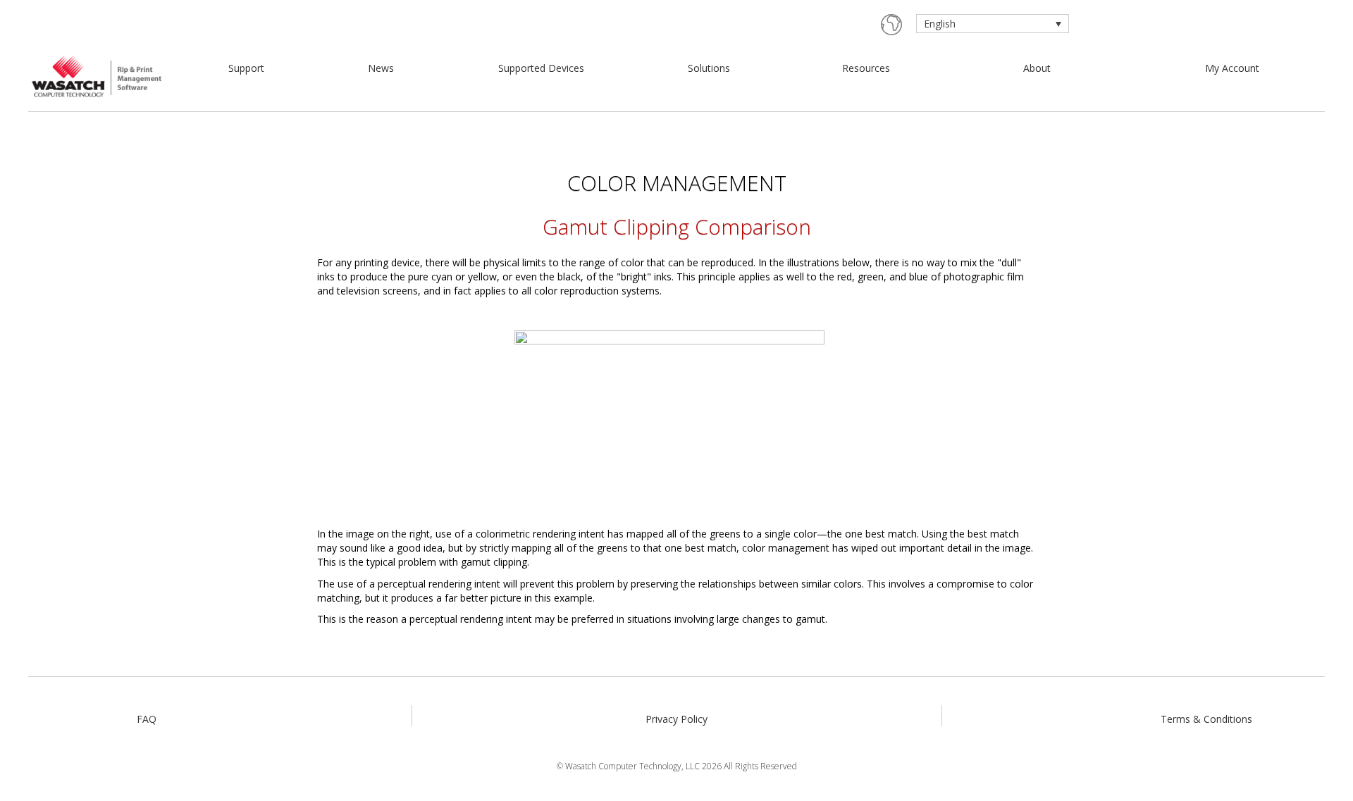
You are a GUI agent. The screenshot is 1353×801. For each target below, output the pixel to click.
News (381, 68)
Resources (866, 68)
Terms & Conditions (1206, 719)
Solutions (709, 68)
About (1037, 68)
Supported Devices (541, 68)
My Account (1232, 68)
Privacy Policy (676, 719)
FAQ (146, 719)
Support (246, 68)
